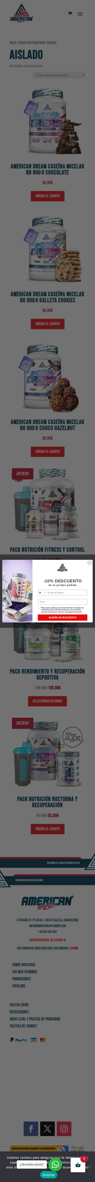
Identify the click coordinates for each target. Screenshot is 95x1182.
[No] (88, 1166)
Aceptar (49, 1175)
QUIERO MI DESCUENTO (62, 617)
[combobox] (42, 592)
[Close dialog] (90, 563)
